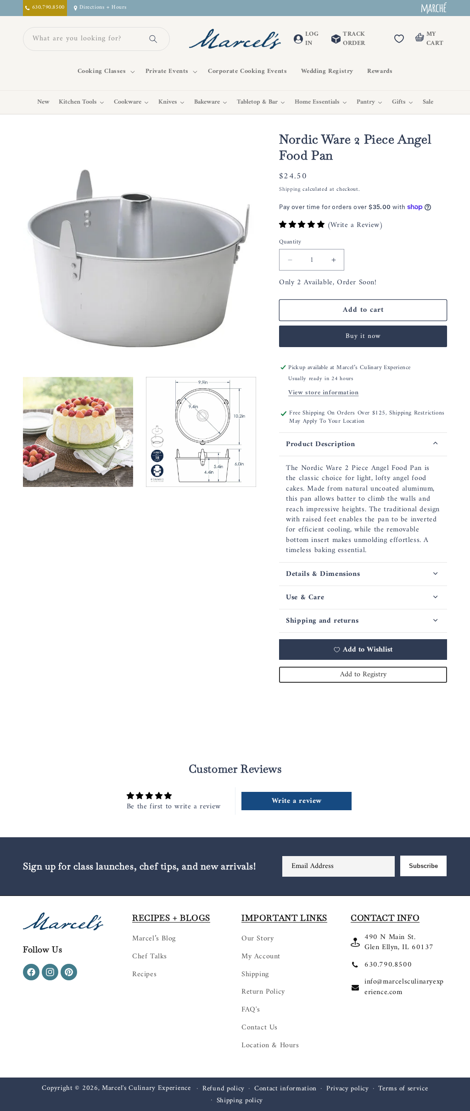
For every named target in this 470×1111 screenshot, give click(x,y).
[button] (105, 71)
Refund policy (223, 1089)
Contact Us (259, 1027)
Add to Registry (363, 674)
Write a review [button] (297, 801)
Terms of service (403, 1089)
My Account (260, 956)
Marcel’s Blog (154, 938)
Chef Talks (149, 956)
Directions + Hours (102, 8)
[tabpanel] (363, 509)
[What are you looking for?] (153, 39)
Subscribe (423, 865)
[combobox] (85, 39)
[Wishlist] (399, 39)
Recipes (144, 974)
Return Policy (263, 991)
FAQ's (250, 1009)
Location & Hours (270, 1045)
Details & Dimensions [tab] (323, 574)
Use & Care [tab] (305, 597)
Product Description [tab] (320, 444)
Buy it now (363, 336)
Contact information (285, 1089)
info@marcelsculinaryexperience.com (404, 986)
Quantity (290, 242)
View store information (323, 392)
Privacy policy (347, 1089)
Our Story (257, 938)
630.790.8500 (388, 964)
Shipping (290, 189)
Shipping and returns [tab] (322, 620)
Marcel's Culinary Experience (146, 1088)
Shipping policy (240, 1101)
